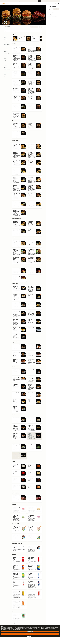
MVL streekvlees (6, 65)
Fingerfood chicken (6, 53)
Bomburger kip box (6, 44)
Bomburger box (6, 42)
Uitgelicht (5, 35)
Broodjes (5, 58)
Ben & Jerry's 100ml (7, 69)
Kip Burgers (5, 39)
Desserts (5, 67)
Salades (5, 60)
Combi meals (6, 46)
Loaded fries (5, 51)
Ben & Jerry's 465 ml (7, 72)
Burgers (5, 37)
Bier (4, 76)
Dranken (5, 74)
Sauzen (5, 62)
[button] (4, 3)
